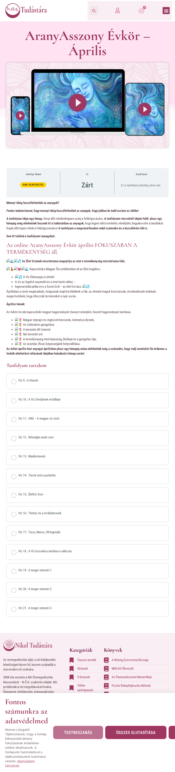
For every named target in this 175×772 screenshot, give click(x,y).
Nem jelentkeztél (33, 184)
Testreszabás (78, 732)
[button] (94, 10)
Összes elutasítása (136, 732)
